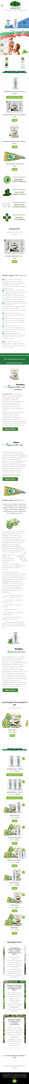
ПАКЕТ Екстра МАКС (14, 837)
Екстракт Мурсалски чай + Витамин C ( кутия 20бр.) (14, 141)
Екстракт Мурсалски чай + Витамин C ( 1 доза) (14, 114)
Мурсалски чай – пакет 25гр (14, 163)
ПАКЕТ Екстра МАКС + (14, 860)
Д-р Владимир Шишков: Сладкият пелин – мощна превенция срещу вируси (14, 951)
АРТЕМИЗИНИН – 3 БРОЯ (14, 792)
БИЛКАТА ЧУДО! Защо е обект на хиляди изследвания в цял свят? (14, 988)
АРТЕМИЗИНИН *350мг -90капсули (14, 91)
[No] (27, 1078)
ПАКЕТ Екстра (14, 815)
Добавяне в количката (14, 97)
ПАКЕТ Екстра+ (14, 882)
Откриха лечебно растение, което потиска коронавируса (14, 1022)
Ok (14, 1081)
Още (14, 120)
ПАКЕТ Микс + (12, 729)
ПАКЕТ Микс (14, 905)
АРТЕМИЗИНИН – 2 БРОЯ (14, 769)
